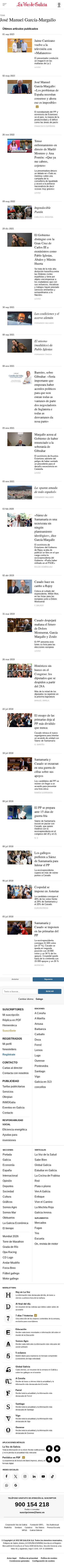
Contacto (7, 1112)
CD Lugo (8, 1257)
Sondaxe (18, 1527)
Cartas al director (12, 1067)
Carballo (40, 1034)
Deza (38, 1039)
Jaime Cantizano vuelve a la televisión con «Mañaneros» (44, 47)
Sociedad (8, 1191)
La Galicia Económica (15, 1223)
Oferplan (7, 1097)
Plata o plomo (43, 1186)
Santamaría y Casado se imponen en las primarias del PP (46, 929)
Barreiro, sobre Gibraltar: (45, 396)
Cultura (7, 1196)
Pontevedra (41, 1066)
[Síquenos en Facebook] (7, 1476)
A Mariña (40, 1018)
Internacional (10, 1175)
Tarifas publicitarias (13, 1086)
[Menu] (4, 4)
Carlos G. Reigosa (43, 217)
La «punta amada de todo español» (45, 490)
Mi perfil (7, 1044)
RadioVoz (8, 1527)
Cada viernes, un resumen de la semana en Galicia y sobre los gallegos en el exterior (37, 1369)
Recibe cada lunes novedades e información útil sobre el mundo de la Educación (38, 1332)
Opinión (7, 1180)
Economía (8, 1165)
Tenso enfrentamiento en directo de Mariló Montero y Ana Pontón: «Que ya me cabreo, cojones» (45, 153)
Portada (7, 1154)
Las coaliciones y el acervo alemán (46, 315)
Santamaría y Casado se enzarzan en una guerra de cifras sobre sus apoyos (46, 767)
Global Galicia (43, 1165)
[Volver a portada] (32, 4)
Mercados (40, 1222)
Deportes (8, 1186)
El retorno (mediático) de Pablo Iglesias (43, 345)
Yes (37, 1233)
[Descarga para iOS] (49, 1448)
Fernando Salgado (44, 323)
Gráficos (7, 1201)
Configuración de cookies (43, 1561)
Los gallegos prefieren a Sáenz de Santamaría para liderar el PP (46, 859)
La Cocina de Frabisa (47, 1175)
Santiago (40, 1071)
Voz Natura (39, 1527)
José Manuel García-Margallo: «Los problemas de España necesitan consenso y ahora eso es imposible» (46, 92)
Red (37, 1180)
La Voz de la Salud (46, 1154)
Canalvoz (28, 1527)
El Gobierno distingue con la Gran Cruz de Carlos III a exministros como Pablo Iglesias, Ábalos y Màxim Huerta (45, 249)
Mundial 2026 (11, 1236)
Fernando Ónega (43, 354)
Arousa (39, 1023)
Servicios (7, 1091)
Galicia (7, 1159)
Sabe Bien (41, 1159)
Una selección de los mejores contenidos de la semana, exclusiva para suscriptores (38, 1318)
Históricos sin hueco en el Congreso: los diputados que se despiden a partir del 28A (44, 676)
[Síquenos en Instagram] (25, 1476)
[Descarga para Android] (57, 1448)
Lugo (38, 1055)
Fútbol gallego (11, 1273)
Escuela (39, 1238)
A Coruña (40, 1013)
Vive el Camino (44, 1201)
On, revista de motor (46, 1243)
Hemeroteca (9, 1025)
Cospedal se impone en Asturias (46, 889)
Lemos (39, 1050)
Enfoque (39, 1196)
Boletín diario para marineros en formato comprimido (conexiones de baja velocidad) (36, 1356)
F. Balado (39, 605)
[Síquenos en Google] (16, 1485)
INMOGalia (8, 1102)
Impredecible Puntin (42, 210)
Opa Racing (10, 1252)
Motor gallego (11, 1278)
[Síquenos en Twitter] (16, 1476)
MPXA (24, 1530)
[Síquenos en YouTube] (43, 1476)
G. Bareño (39, 745)
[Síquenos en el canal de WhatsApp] (7, 1485)
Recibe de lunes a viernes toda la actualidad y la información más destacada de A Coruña (35, 1381)
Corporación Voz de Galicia (16, 1525)
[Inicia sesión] (58, 4)
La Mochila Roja (44, 1207)
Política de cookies (49, 1558)
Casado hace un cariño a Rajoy (44, 584)
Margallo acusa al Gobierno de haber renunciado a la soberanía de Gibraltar (46, 442)
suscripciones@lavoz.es (32, 1512)
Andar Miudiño (11, 1262)
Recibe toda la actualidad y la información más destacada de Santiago (34, 1407)
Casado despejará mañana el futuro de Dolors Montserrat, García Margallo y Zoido (46, 628)
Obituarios (9, 1217)
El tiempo (8, 1228)
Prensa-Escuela (53, 1527)
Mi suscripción (10, 1014)
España (7, 1170)
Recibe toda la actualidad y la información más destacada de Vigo (34, 1418)
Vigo (37, 1076)
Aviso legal (11, 1558)
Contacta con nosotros (15, 1073)
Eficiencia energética (14, 1129)
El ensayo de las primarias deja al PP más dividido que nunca (44, 721)
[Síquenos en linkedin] (34, 1476)
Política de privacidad (28, 1558)
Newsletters (9, 1049)
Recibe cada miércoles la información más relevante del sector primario (38, 1344)
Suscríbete (9, 1030)
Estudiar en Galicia (46, 1170)
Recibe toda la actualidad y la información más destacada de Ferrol (34, 1393)
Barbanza (40, 1029)
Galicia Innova (43, 1212)
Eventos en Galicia (13, 1107)
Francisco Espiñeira (44, 126)
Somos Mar (9, 1212)
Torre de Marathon (13, 1241)
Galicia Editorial (36, 1530)
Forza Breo (9, 1268)
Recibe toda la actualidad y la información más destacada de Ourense (34, 1430)
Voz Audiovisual (52, 1525)
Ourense (40, 1060)
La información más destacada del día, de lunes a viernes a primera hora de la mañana (35, 1295)
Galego (39, 999)
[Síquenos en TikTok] (52, 1476)
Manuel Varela (41, 700)
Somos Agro (10, 1207)
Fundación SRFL (36, 1525)
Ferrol (38, 1044)
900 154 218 (32, 1504)
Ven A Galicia (42, 1191)
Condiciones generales (19, 1561)
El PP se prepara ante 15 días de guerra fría (44, 811)
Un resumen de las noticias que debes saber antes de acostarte (37, 1307)
